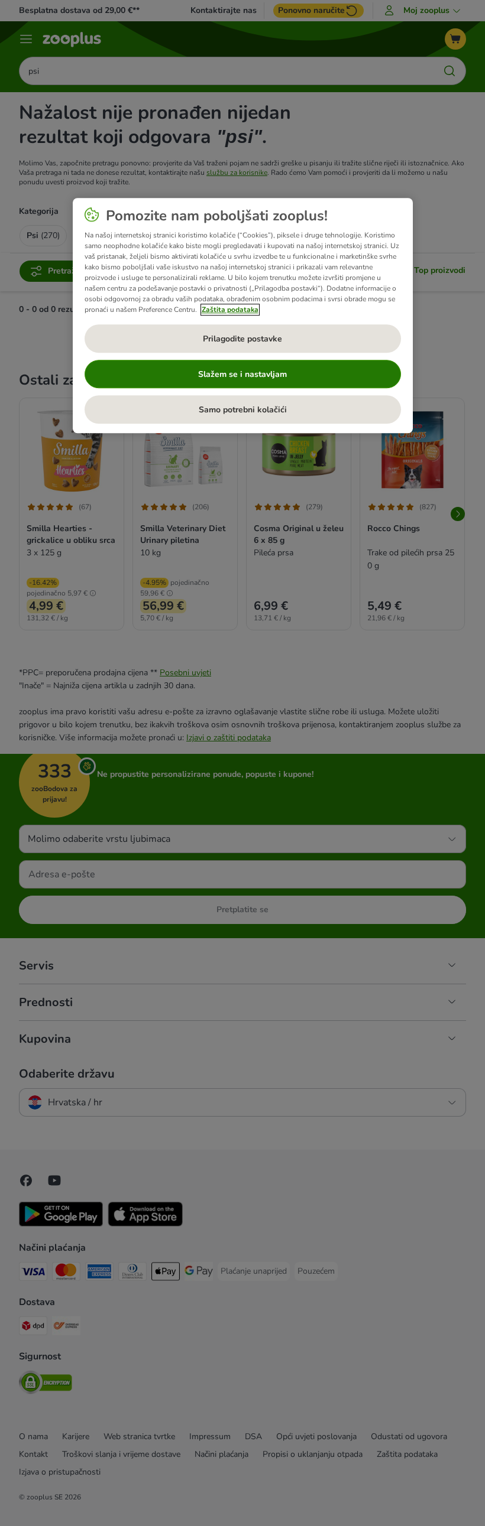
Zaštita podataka (230, 310)
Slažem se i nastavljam (242, 374)
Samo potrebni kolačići (243, 409)
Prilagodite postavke (242, 338)
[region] (243, 316)
